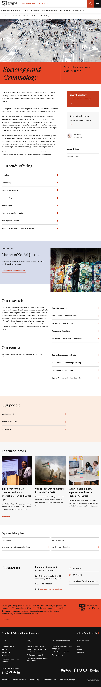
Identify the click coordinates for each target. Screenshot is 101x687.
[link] (4, 16)
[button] (90, 4)
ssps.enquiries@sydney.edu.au (51, 589)
